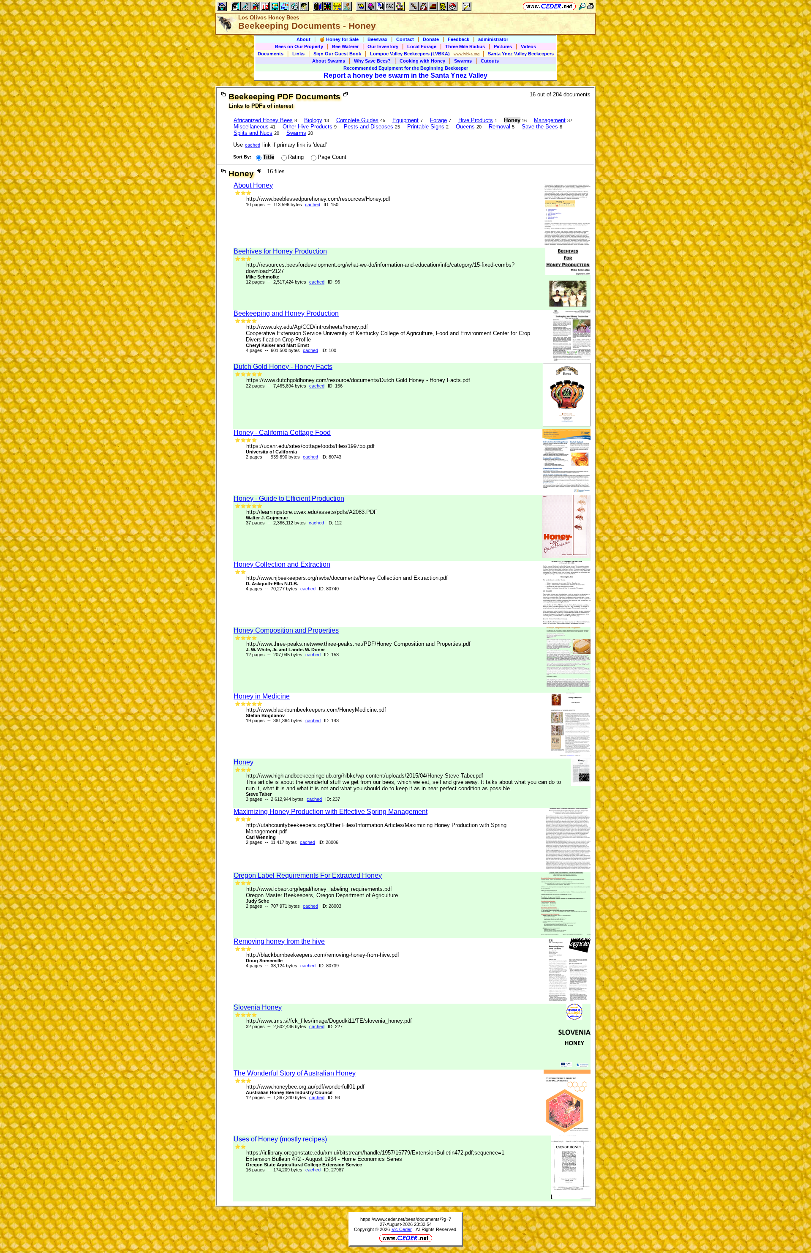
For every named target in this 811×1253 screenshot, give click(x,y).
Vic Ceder (402, 1229)
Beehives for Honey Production (280, 251)
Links (298, 53)
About (303, 39)
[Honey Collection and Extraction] (567, 622)
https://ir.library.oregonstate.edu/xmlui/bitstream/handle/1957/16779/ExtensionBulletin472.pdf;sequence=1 (375, 1152)
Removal (499, 126)
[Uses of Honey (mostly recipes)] (571, 1197)
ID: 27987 (334, 1169)
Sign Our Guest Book (337, 53)
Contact (405, 39)
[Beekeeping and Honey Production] (572, 358)
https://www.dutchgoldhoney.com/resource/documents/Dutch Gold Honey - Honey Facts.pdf (358, 380)
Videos (528, 46)
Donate (431, 39)
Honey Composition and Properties (286, 630)
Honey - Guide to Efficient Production (289, 498)
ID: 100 (328, 350)
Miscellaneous (251, 126)
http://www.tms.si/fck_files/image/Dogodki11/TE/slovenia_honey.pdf (329, 1021)
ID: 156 (335, 385)
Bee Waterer (345, 46)
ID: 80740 (329, 588)
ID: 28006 (328, 842)
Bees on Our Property (299, 46)
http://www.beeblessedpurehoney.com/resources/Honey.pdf (318, 199)
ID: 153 (331, 654)
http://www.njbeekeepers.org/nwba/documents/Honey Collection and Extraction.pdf (347, 578)
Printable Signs (425, 126)
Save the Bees (540, 126)
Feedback (458, 39)
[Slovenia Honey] (574, 1065)
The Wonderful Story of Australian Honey (295, 1073)
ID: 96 (334, 281)
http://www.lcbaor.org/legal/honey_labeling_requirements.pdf (319, 889)
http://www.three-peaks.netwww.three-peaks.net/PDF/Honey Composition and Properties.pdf (358, 644)
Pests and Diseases (368, 126)
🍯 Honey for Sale (339, 39)
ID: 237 (332, 799)
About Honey (253, 185)
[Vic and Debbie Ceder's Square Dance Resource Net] (549, 6)
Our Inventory (382, 46)
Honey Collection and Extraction (282, 564)
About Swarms (328, 60)
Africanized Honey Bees (263, 120)
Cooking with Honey (422, 60)
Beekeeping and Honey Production (286, 313)
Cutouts (490, 60)
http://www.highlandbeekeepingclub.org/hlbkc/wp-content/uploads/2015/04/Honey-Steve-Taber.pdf (364, 776)
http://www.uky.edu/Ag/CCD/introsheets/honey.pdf (307, 327)
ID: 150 (331, 204)
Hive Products (475, 120)
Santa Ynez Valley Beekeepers (521, 53)
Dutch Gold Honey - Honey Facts (283, 366)
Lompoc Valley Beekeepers (410, 53)
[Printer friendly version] (590, 6)
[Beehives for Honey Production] (568, 305)
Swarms (463, 60)
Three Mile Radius (465, 46)
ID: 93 (334, 1097)
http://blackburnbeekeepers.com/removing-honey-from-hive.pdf (322, 955)
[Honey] (581, 784)
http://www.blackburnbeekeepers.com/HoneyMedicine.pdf (316, 710)
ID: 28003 (331, 906)
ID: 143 (331, 720)
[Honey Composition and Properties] (569, 688)
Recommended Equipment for (405, 68)
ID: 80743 (331, 456)
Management (550, 120)
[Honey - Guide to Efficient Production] (566, 556)
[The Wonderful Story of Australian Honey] (567, 1131)
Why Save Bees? (372, 60)
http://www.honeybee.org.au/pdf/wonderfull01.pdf (305, 1087)
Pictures (503, 46)
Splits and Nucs (253, 133)
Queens (465, 126)
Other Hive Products (307, 126)
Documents (270, 53)
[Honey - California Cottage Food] (566, 490)
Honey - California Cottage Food (282, 432)
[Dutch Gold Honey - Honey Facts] (567, 424)
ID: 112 (334, 522)
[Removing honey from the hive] (570, 999)
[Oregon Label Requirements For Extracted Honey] (566, 933)
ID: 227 (335, 1026)
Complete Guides (357, 120)
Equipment (405, 120)
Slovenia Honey (258, 1007)
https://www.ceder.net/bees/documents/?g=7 (405, 1219)
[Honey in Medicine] (571, 754)
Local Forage (421, 46)
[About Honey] (567, 243)
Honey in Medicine (262, 696)
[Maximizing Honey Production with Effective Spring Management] (568, 867)
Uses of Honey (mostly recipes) (280, 1139)
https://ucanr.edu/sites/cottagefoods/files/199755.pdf (310, 446)
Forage (438, 120)
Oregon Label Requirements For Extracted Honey (308, 875)
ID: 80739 (329, 965)
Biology (313, 120)
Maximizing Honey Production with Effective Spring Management (330, 811)
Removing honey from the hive (279, 941)
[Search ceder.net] (582, 6)
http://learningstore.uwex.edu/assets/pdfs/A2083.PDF (311, 512)
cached (252, 144)
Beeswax (377, 39)
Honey (243, 762)
